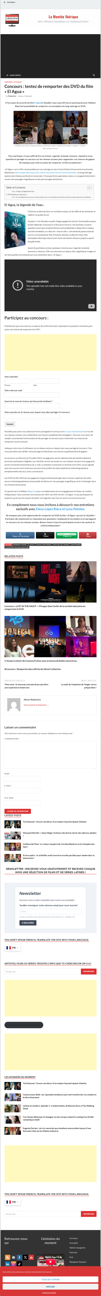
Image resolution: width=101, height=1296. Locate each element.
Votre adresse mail (13, 390)
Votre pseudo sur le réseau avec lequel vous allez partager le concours (37, 412)
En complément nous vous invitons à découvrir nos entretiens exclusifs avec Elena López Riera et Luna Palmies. (53, 197)
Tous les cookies (50, 1279)
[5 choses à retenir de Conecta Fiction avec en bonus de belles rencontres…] (50, 637)
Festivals (73, 1252)
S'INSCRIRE (28, 923)
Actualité (18, 82)
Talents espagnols (77, 1247)
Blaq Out (32, 491)
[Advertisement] (50, 52)
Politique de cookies (49, 1293)
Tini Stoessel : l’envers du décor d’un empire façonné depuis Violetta (54, 821)
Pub (71, 1257)
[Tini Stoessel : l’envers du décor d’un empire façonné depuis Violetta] (12, 822)
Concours (8, 82)
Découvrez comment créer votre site (23, 1025)
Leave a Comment (25, 96)
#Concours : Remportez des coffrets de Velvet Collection (32, 669)
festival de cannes (61, 545)
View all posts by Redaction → (36, 705)
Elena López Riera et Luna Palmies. (60, 509)
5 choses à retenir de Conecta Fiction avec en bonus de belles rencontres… (41, 660)
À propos (73, 1238)
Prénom (7, 385)
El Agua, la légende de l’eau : (25, 191)
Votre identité (11, 376)
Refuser (50, 1286)
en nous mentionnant (74, 431)
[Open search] (94, 75)
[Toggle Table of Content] (88, 188)
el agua (31, 545)
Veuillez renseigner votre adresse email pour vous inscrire (48, 905)
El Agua (37, 102)
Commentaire (12, 739)
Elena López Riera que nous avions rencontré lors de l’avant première (45, 172)
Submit (10, 424)
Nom (35, 385)
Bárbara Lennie (20, 545)
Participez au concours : (17, 194)
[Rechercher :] (50, 971)
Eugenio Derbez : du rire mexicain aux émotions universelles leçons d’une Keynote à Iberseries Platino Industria (57, 1129)
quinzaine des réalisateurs (17, 547)
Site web (8, 798)
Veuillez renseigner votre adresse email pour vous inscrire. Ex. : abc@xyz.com (47, 917)
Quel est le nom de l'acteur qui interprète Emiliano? (28, 401)
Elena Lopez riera (43, 545)
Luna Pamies (75, 545)
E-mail (8, 786)
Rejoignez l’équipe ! (78, 1262)
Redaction (12, 96)
